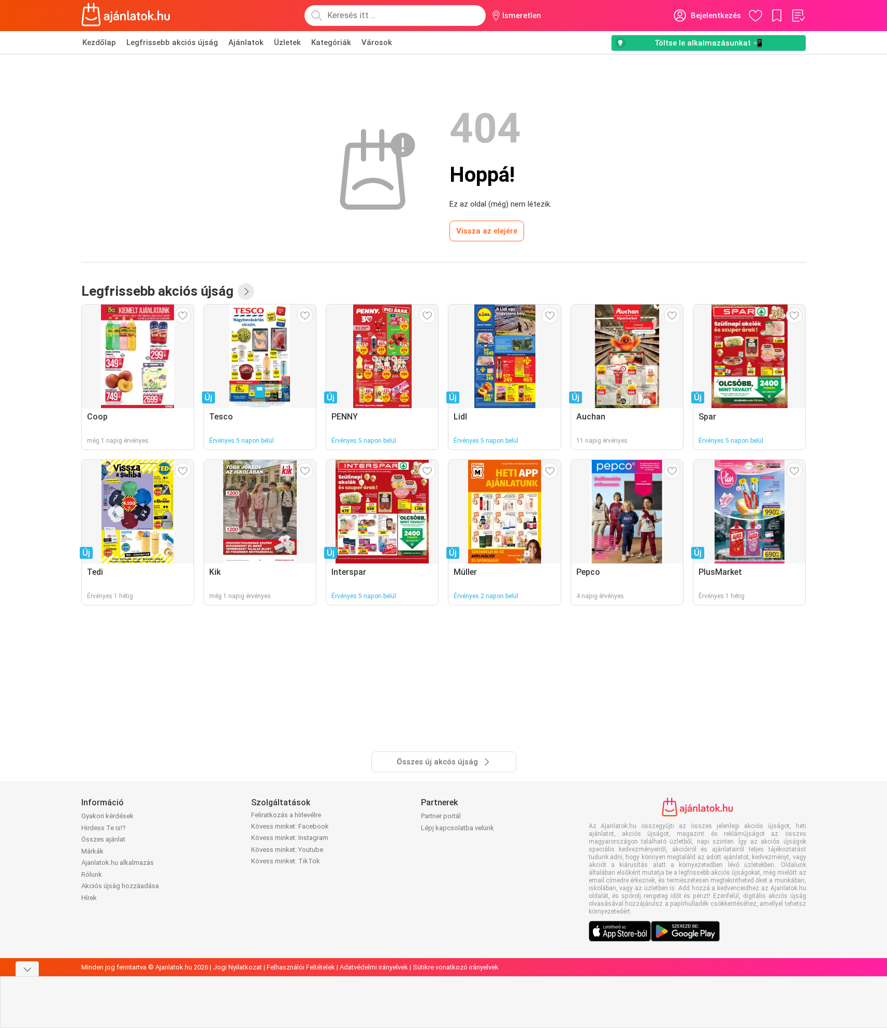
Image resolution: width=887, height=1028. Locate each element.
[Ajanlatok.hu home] (126, 15)
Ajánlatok (246, 42)
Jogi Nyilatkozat (237, 967)
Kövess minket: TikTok (285, 861)
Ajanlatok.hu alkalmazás (117, 862)
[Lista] (798, 15)
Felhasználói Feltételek (301, 967)
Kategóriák (331, 42)
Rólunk (91, 874)
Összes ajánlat (103, 839)
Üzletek (287, 42)
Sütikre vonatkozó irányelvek (456, 967)
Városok (376, 42)
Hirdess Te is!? (103, 828)
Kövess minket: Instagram (289, 838)
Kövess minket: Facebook (290, 826)
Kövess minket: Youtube (287, 849)
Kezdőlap (99, 42)
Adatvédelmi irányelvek (374, 967)
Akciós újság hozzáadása (120, 886)
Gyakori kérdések (107, 816)
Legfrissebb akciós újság (172, 42)
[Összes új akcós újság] (246, 291)
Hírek (89, 898)
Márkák (92, 851)
